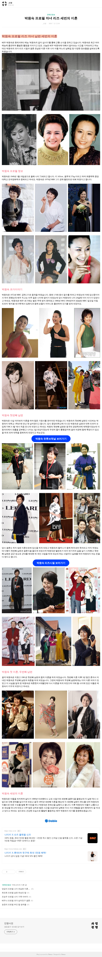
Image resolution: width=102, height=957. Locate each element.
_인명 (10, 3)
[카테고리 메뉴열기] (97, 4)
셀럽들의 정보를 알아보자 (14, 927)
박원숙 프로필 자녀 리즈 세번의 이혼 (51, 18)
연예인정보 (51, 15)
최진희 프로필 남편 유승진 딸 (14, 893)
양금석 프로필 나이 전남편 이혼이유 (16, 889)
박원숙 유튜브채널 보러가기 (51, 438)
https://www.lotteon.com (13, 849)
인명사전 (8, 923)
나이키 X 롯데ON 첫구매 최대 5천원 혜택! (25, 852)
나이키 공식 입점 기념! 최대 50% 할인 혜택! (23, 856)
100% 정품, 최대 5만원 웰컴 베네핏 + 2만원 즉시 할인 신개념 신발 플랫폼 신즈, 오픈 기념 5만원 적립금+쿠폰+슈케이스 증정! (43, 839)
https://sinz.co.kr (10, 831)
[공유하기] (9, 872)
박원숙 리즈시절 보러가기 (51, 563)
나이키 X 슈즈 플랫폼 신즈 (17, 834)
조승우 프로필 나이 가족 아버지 (15, 897)
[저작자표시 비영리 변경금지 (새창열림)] (29, 872)
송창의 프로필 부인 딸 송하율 (14, 905)
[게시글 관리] (12, 872)
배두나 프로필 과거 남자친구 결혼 (16, 901)
